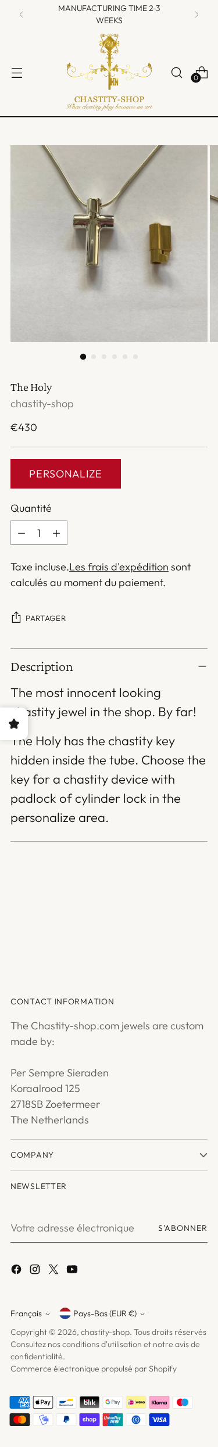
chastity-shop (42, 403)
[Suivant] (196, 14)
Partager (46, 618)
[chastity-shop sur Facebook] (17, 1271)
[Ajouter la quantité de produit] (56, 532)
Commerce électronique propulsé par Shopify (93, 1368)
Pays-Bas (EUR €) (105, 1313)
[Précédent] (21, 14)
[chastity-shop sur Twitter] (55, 1271)
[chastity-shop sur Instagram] (36, 1271)
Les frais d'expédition (119, 566)
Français (26, 1313)
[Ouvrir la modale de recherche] (176, 72)
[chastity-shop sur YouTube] (73, 1271)
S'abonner (183, 1228)
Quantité (31, 508)
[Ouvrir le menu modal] (16, 72)
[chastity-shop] (109, 73)
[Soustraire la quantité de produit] (21, 532)
